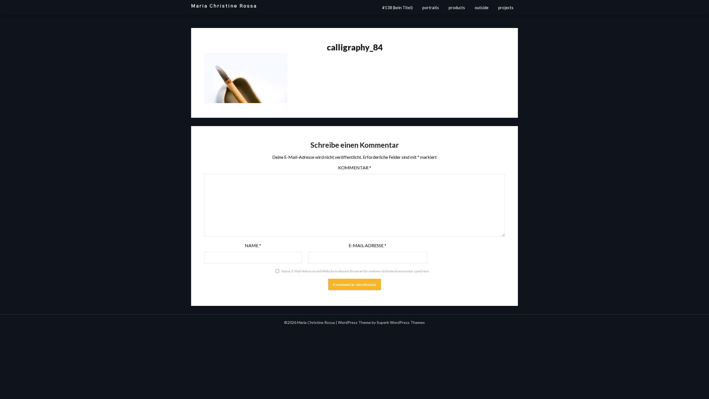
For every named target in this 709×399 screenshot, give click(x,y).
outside (482, 7)
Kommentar (354, 167)
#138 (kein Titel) (397, 7)
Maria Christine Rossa (224, 6)
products (457, 7)
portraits (430, 7)
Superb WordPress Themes (401, 322)
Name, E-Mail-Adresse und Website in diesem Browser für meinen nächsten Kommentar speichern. (355, 271)
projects (505, 7)
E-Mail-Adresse (367, 245)
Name (253, 245)
